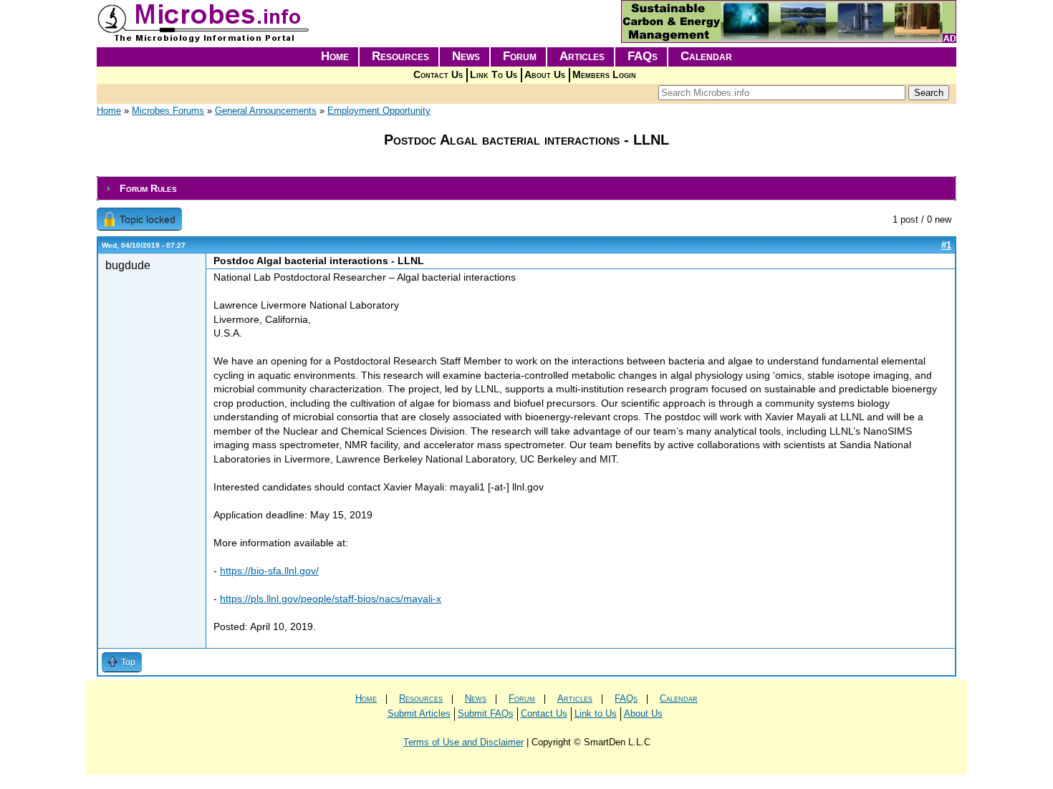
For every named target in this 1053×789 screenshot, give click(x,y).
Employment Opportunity (379, 110)
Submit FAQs (486, 713)
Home (335, 56)
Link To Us (493, 74)
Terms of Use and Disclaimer (463, 742)
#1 (946, 245)
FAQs (643, 56)
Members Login (604, 74)
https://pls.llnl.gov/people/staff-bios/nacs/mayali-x (330, 598)
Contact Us (438, 74)
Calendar (706, 56)
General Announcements (266, 110)
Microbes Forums (168, 110)
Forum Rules (148, 188)
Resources (400, 56)
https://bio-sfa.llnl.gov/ (269, 570)
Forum (520, 56)
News (466, 56)
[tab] (526, 188)
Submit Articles (419, 713)
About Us (544, 74)
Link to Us (595, 713)
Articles (582, 56)
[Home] (204, 39)
